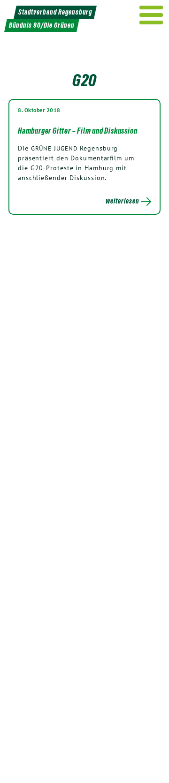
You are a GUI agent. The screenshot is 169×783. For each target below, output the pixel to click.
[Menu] (151, 15)
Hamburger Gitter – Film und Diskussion (77, 131)
